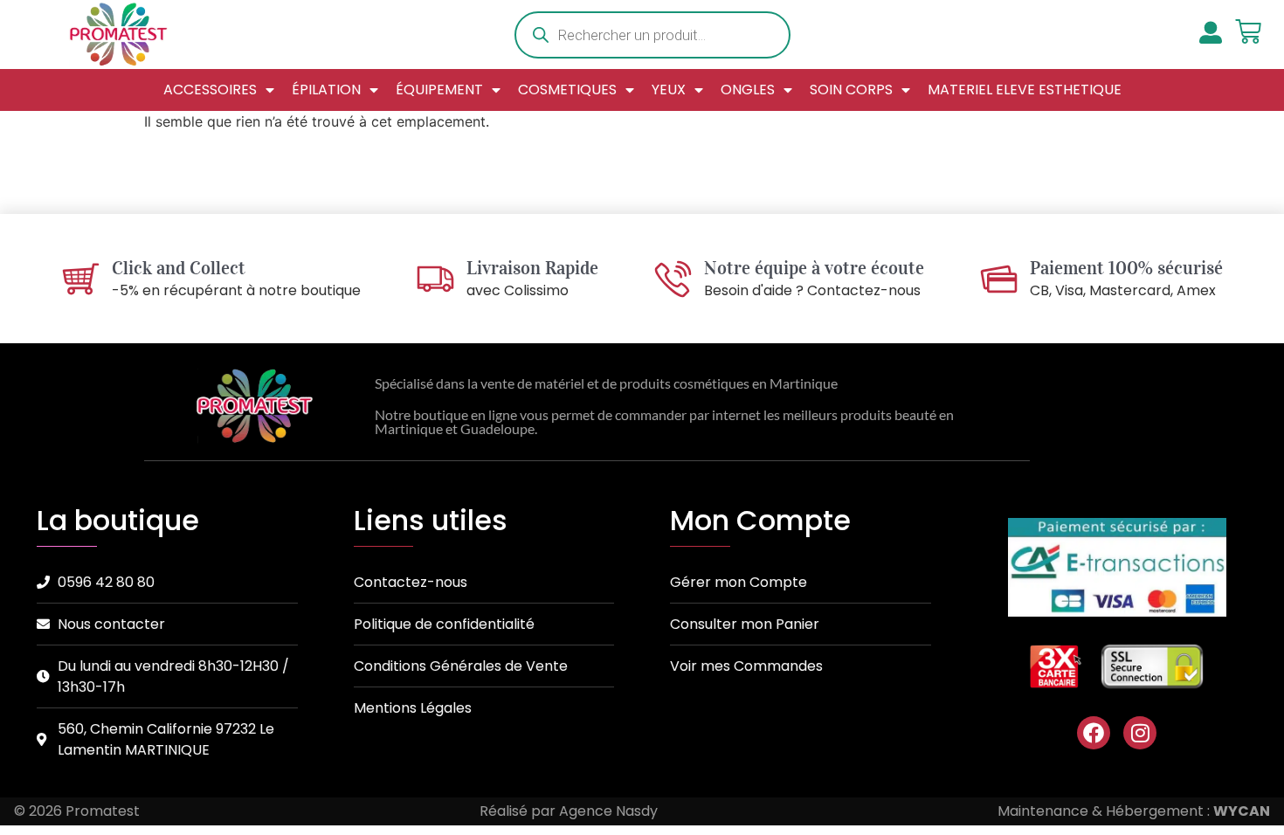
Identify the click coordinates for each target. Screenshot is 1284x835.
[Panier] (1248, 31)
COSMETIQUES (567, 90)
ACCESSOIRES (210, 90)
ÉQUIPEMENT (439, 90)
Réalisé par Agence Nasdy (569, 811)
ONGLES (748, 90)
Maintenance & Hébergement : (1134, 811)
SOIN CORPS (851, 90)
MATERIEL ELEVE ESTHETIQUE (1025, 90)
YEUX (669, 90)
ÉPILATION (326, 90)
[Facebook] (1093, 732)
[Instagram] (1139, 732)
